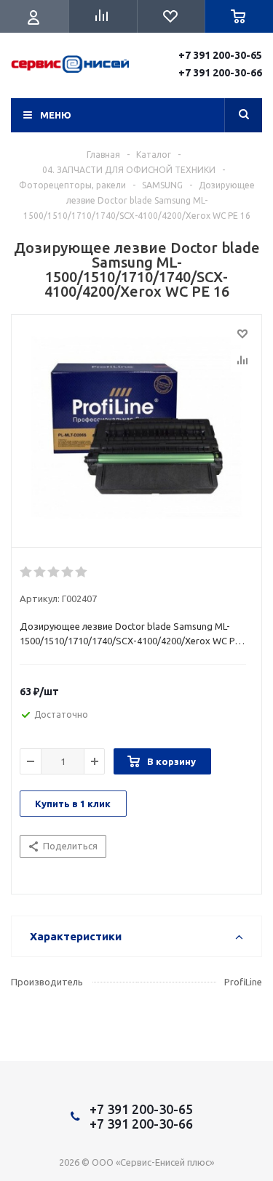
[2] (40, 572)
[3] (54, 572)
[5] (82, 572)
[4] (68, 572)
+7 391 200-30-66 (220, 73)
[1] (26, 572)
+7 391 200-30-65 (220, 55)
